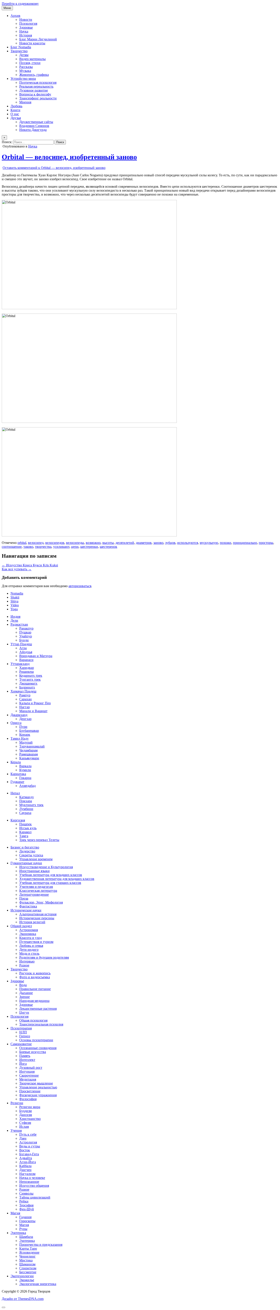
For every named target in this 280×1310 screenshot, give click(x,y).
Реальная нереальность (36, 86)
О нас (14, 114)
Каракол (25, 832)
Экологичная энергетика (37, 1284)
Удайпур (25, 636)
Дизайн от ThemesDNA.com (23, 1299)
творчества (43, 546)
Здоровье (26, 27)
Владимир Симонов (34, 126)
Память (24, 1056)
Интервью (27, 961)
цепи (75, 546)
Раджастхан (19, 624)
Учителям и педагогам (36, 886)
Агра (23, 648)
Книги (15, 110)
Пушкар (25, 632)
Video (14, 605)
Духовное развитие (33, 90)
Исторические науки (25, 910)
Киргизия (17, 820)
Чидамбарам (28, 750)
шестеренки (89, 546)
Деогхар (25, 719)
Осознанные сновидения (37, 1048)
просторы (266, 543)
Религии (16, 1103)
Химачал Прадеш (23, 691)
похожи (225, 543)
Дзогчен (25, 1170)
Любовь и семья (31, 945)
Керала (15, 762)
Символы (26, 1193)
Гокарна (25, 778)
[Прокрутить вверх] (3, 1307)
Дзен (22, 1138)
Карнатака (18, 774)
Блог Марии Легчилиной (38, 39)
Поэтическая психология (37, 82)
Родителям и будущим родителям (44, 957)
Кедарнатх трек (30, 675)
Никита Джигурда (33, 130)
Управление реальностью (38, 1087)
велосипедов (54, 543)
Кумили (25, 770)
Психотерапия (21, 1028)
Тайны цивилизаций (34, 1197)
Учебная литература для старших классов (50, 883)
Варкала (25, 766)
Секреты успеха (31, 855)
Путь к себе (28, 1134)
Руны (23, 1229)
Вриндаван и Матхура (35, 656)
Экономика (27, 934)
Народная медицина (34, 1001)
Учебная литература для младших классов (50, 875)
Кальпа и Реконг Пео (35, 703)
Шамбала (26, 1237)
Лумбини (26, 809)
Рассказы (26, 67)
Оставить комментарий (54, 168)
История (25, 35)
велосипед (36, 543)
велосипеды (75, 543)
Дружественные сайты (36, 122)
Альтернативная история (37, 914)
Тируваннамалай (32, 746)
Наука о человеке (32, 1178)
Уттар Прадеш (21, 644)
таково (28, 546)
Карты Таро (28, 1248)
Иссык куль (28, 828)
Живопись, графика (34, 74)
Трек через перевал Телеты (39, 840)
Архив (15, 15)
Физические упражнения (38, 1095)
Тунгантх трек (30, 679)
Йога (23, 1063)
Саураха (25, 813)
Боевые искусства (32, 1052)
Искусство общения (34, 1185)
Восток (24, 1150)
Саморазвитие (21, 1044)
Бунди (24, 640)
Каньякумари (29, 758)
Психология (28, 23)
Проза (23, 898)
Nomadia (16, 593)
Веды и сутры (29, 1146)
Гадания (25, 1217)
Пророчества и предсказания (40, 1244)
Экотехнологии (22, 1276)
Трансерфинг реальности (38, 98)
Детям (23, 55)
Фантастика (28, 906)
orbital (22, 543)
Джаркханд (18, 715)
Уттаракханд (20, 664)
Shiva (14, 601)
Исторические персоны (36, 918)
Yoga (14, 609)
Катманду (26, 797)
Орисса (15, 723)
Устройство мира (23, 78)
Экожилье (26, 1280)
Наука (23, 31)
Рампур (24, 695)
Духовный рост (30, 1067)
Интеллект (27, 1060)
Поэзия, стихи (29, 63)
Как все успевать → (17, 569)
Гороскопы (27, 1221)
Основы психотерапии (36, 1040)
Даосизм (25, 1115)
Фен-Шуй (26, 1209)
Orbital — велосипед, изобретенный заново (69, 157)
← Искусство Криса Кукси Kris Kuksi (30, 565)
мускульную (209, 543)
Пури (23, 727)
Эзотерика (18, 1233)
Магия (15, 1213)
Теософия (26, 1205)
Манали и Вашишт (33, 711)
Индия (15, 616)
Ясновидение (29, 1252)
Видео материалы (32, 59)
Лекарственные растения (38, 1008)
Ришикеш (26, 671)
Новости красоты (32, 43)
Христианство (30, 1119)
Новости (25, 19)
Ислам (24, 1126)
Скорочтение (29, 1075)
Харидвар (26, 668)
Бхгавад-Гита (29, 1154)
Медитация (27, 1079)
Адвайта (25, 1158)
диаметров (144, 543)
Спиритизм (27, 1268)
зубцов (170, 543)
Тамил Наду (19, 738)
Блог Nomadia (20, 47)
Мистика (26, 1260)
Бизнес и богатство (24, 847)
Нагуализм (27, 1174)
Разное (24, 965)
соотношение (12, 546)
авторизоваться (79, 586)
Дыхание (26, 993)
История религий (32, 922)
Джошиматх (28, 683)
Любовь (16, 106)
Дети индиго (28, 949)
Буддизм (25, 1111)
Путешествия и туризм (36, 942)
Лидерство (27, 851)
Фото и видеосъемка (34, 977)
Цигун (24, 1012)
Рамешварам (28, 754)
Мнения (25, 102)
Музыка (25, 71)
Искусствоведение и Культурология (46, 867)
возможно (93, 543)
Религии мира (29, 1107)
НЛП (23, 1032)
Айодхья (25, 652)
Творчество (19, 51)
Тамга (23, 836)
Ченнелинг (27, 1256)
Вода (23, 985)
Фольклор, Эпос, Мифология (41, 902)
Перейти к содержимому (20, 3)
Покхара (25, 801)
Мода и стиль (29, 953)
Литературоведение (34, 894)
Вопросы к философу (35, 94)
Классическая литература (38, 890)
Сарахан (25, 699)
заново (158, 543)
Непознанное (29, 1181)
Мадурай (26, 742)
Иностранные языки (34, 871)
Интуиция (27, 1071)
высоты (108, 543)
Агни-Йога (27, 1162)
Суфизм (25, 1122)
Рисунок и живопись (35, 973)
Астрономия (28, 930)
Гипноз (24, 1036)
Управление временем (35, 859)
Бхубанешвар (29, 730)
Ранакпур (26, 628)
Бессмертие (27, 1272)
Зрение (24, 997)
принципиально (245, 543)
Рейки (23, 1201)
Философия (28, 1099)
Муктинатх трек (31, 805)
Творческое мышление (36, 1083)
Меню (7, 8)
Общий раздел (21, 926)
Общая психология (33, 1020)
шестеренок (108, 546)
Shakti (14, 597)
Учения (16, 1130)
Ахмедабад (27, 786)
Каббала (25, 1166)
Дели (14, 620)
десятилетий (125, 543)
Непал (15, 793)
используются (187, 543)
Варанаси (26, 660)
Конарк (24, 734)
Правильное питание (35, 989)
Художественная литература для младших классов (56, 879)
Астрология (28, 1142)
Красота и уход (30, 938)
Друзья (15, 118)
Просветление (29, 1091)
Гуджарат (17, 782)
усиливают (61, 546)
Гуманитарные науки (26, 863)
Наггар (24, 707)
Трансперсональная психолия (41, 1024)
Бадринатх (27, 687)
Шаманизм (27, 1264)
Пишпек (25, 824)
